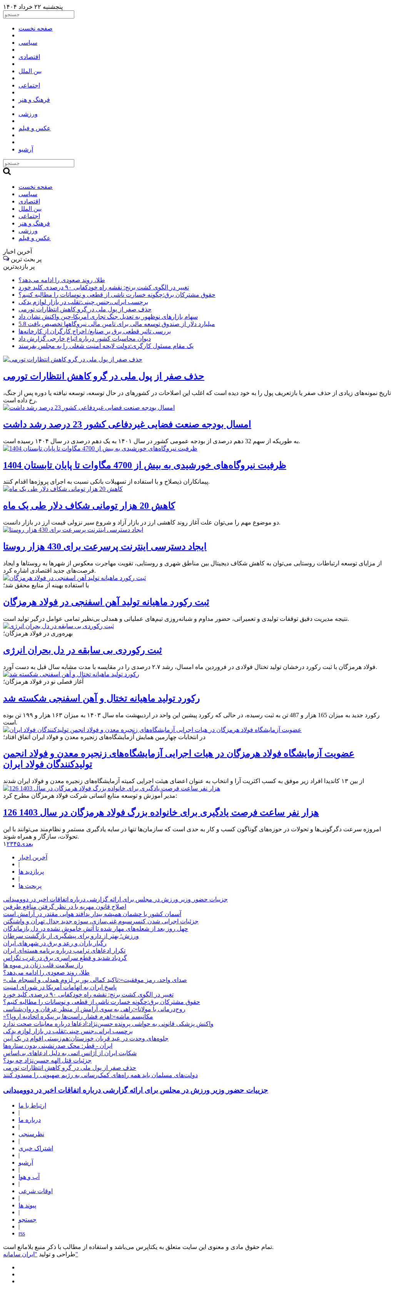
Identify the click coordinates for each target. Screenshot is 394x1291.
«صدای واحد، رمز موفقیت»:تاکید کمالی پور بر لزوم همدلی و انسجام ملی (95, 980)
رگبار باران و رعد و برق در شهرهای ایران (55, 943)
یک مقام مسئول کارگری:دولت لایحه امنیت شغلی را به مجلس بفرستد (106, 346)
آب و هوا (29, 1176)
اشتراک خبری (35, 1148)
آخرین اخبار (32, 857)
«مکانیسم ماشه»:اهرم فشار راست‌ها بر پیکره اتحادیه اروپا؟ (78, 1016)
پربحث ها (30, 886)
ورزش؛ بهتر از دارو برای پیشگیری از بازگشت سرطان (71, 936)
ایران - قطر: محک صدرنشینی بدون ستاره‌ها (57, 1045)
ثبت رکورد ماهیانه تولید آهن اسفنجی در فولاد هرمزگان (106, 602)
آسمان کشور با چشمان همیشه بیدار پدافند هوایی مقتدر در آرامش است (92, 914)
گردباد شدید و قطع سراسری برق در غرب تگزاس (65, 958)
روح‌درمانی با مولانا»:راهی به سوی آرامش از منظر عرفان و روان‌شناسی (94, 1009)
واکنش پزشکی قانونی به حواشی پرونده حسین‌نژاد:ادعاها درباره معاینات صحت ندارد (108, 1023)
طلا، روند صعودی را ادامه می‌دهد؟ (61, 280)
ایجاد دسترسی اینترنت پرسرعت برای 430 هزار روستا (105, 546)
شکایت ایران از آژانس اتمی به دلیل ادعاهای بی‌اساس (70, 1053)
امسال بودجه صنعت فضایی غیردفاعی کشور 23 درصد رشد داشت (127, 424)
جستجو (27, 1219)
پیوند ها (27, 1205)
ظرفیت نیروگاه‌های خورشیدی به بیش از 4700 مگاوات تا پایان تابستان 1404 (144, 465)
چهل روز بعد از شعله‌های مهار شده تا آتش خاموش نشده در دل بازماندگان (95, 928)
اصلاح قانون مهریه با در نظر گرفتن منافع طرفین (64, 906)
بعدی (26, 843)
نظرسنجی (31, 1134)
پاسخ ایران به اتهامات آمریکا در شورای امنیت (60, 987)
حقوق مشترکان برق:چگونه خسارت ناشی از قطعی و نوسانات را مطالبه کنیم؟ (116, 294)
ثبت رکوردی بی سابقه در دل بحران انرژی (82, 650)
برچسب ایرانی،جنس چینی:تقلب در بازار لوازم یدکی (83, 302)
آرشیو (25, 1162)
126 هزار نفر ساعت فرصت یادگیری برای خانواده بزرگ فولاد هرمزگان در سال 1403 (161, 812)
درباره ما (29, 1119)
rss (21, 1233)
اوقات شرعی (35, 1191)
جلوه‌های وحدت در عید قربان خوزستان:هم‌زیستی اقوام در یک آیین (86, 1038)
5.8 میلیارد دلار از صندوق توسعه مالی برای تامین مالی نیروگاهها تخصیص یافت (116, 324)
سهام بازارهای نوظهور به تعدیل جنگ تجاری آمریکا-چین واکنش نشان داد (108, 316)
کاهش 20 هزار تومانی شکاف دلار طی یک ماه (89, 506)
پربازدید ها (31, 871)
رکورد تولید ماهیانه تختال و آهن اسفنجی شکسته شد (101, 698)
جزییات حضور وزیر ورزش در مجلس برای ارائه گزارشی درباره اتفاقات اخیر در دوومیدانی (115, 899)
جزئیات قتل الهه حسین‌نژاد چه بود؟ (47, 1060)
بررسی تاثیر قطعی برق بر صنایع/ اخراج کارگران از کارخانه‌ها (94, 331)
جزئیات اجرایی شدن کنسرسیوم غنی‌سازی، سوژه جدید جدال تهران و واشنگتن (101, 921)
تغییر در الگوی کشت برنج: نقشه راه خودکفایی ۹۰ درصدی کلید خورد (103, 287)
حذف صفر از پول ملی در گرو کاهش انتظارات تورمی (85, 309)
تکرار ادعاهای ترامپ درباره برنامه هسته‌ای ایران (64, 950)
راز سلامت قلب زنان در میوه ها (43, 965)
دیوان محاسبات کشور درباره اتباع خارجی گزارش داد (84, 338)
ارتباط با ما (32, 1105)
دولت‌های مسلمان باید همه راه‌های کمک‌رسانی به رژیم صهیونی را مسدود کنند (100, 1075)
